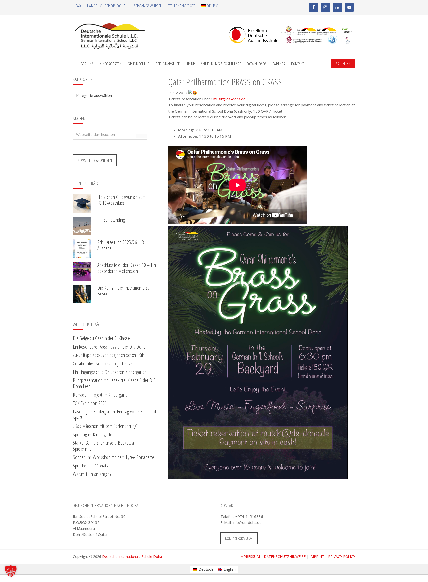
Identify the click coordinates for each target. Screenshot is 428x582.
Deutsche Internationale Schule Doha (132, 556)
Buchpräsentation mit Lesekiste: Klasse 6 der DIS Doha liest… (114, 383)
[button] (11, 571)
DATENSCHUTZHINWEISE (285, 556)
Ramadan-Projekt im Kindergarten (101, 394)
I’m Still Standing (111, 219)
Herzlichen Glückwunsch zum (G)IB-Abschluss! (121, 200)
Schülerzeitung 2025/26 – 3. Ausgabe (121, 245)
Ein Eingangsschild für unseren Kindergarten (110, 372)
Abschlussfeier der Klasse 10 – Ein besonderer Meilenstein (126, 268)
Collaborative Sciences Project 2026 (103, 363)
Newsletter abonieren (95, 160)
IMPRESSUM (250, 556)
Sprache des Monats (90, 465)
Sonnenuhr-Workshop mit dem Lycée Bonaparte (113, 457)
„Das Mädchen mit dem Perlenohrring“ (105, 426)
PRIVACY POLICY (341, 556)
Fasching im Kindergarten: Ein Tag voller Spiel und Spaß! (114, 414)
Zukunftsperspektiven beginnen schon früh (108, 355)
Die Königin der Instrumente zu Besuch (123, 290)
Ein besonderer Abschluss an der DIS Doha (109, 346)
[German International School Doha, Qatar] (110, 47)
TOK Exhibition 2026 (90, 403)
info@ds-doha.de (247, 522)
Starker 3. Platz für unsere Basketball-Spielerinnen (105, 445)
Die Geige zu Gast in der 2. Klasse (101, 338)
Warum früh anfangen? (92, 474)
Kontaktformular (239, 538)
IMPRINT (317, 556)
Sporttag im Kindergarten (93, 434)
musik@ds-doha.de (229, 98)
